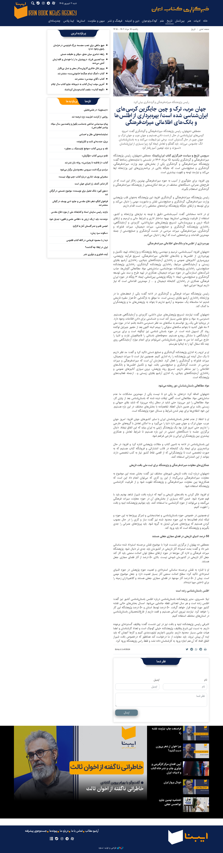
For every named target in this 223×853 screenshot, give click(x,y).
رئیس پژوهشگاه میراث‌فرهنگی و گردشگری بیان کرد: (161, 102)
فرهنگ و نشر (114, 20)
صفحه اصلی (204, 29)
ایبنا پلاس (68, 20)
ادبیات (197, 20)
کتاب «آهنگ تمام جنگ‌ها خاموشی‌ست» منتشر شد (80, 73)
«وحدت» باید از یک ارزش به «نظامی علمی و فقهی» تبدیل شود (78, 219)
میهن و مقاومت (96, 20)
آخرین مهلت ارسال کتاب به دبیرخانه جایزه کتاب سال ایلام (77, 84)
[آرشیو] (51, 838)
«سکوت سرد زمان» (99, 233)
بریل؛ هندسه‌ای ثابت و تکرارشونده (92, 141)
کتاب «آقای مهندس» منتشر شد (89, 79)
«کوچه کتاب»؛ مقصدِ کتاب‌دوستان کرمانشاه (84, 90)
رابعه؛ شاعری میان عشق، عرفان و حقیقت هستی (82, 54)
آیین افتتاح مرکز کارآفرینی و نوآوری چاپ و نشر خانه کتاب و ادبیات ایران (166, 768)
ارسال (126, 712)
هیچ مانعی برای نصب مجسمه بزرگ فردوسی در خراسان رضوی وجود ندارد (78, 47)
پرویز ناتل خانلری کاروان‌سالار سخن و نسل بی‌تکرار (80, 68)
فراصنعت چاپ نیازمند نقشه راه (166, 730)
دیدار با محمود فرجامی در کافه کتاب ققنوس (87, 240)
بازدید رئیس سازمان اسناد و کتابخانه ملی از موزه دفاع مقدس (79, 212)
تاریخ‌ (169, 20)
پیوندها (53, 831)
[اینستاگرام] (62, 838)
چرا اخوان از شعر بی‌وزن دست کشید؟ (168, 748)
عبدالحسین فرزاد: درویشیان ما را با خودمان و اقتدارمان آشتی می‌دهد (78, 61)
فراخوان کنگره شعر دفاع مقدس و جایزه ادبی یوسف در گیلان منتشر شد (80, 203)
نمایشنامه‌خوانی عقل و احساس (93, 134)
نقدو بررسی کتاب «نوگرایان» (95, 156)
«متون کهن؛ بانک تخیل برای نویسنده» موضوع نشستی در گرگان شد (78, 192)
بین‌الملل (179, 20)
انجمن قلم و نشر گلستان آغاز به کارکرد (90, 226)
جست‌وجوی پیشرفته (36, 831)
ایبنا (180, 9)
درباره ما (64, 831)
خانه (205, 20)
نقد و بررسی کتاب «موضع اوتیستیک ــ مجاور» (86, 148)
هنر (189, 20)
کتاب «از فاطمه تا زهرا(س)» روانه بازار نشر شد (86, 163)
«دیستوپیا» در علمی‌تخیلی (96, 110)
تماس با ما (77, 831)
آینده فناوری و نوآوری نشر (95, 254)
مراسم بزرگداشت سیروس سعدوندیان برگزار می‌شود (84, 170)
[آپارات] (72, 838)
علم (162, 20)
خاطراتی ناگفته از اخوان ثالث (115, 788)
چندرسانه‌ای (54, 20)
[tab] (88, 101)
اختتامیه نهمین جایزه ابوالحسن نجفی (170, 802)
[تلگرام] (67, 838)
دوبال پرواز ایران (172, 782)
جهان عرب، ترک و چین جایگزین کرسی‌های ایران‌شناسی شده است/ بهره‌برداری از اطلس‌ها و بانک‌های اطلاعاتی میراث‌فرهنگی (161, 115)
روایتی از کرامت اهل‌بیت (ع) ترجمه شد (90, 117)
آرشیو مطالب (92, 831)
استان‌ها (81, 20)
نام (205, 680)
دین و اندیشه (132, 20)
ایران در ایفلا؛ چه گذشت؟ (96, 247)
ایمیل (156, 680)
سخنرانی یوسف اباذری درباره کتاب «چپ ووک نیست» (83, 177)
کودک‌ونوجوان (149, 20)
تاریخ (193, 29)
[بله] (56, 838)
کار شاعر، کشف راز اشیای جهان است (91, 184)
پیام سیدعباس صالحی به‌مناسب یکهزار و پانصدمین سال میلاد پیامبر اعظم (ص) (79, 125)
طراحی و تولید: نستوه (107, 848)
